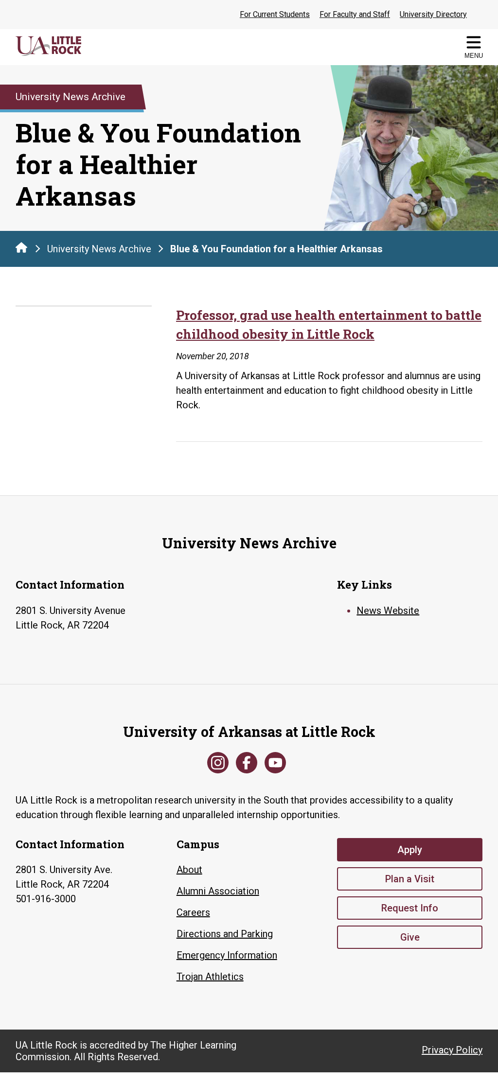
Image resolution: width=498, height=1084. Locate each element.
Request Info (409, 908)
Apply (409, 850)
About (189, 869)
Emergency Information (227, 955)
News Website (387, 610)
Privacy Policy (452, 1050)
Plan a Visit (409, 879)
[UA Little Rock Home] (21, 247)
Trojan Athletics (210, 976)
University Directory (433, 14)
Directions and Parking (225, 934)
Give (410, 937)
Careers (193, 912)
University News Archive (99, 249)
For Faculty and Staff (355, 14)
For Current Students (275, 14)
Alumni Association (218, 891)
